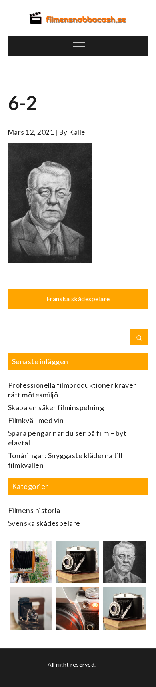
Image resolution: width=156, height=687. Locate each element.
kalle (77, 132)
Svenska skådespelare (44, 523)
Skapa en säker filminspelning (56, 407)
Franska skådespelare (78, 298)
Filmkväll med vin (36, 420)
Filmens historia (34, 510)
